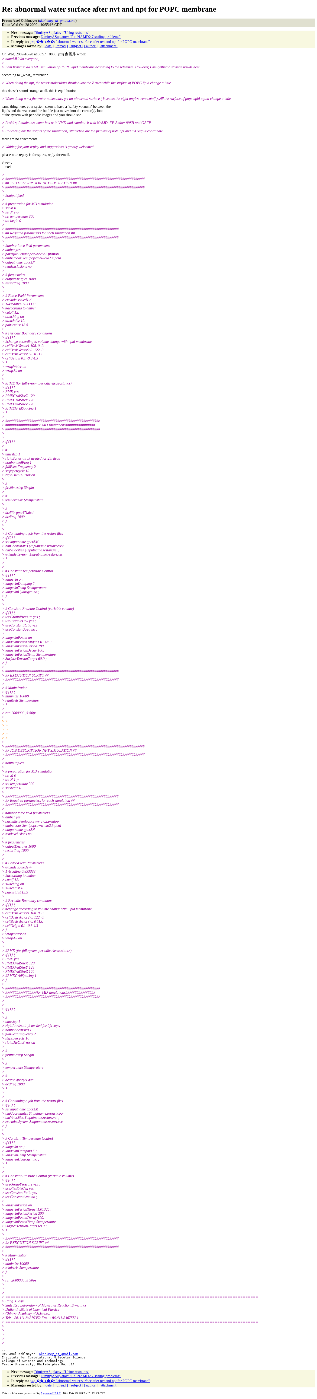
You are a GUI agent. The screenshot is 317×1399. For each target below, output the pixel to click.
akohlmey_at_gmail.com (58, 1354)
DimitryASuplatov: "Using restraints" (61, 33)
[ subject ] (76, 46)
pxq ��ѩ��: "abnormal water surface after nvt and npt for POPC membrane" (90, 42)
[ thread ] (61, 46)
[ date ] (48, 46)
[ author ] (90, 46)
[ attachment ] (108, 46)
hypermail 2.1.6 (51, 1393)
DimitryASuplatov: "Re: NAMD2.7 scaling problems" (81, 37)
